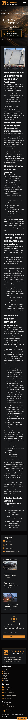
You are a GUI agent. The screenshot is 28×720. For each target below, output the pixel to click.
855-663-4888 (10, 706)
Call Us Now (23, 718)
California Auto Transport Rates (10, 574)
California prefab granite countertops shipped (13, 13)
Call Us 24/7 (9, 704)
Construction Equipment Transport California (12, 585)
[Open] (24, 3)
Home (2, 11)
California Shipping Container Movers (11, 605)
